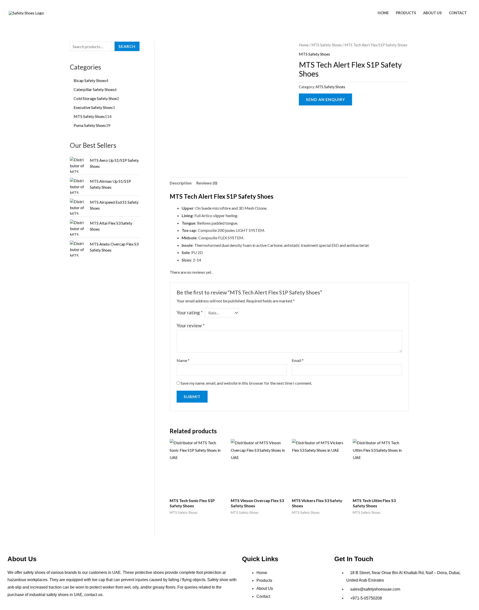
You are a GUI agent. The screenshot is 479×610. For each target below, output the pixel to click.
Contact (458, 13)
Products (406, 13)
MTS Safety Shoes (326, 45)
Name (183, 360)
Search (127, 46)
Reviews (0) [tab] (206, 182)
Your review (191, 325)
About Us (432, 13)
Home (383, 13)
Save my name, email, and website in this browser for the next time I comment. (246, 383)
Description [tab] (181, 182)
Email (298, 360)
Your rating (190, 312)
